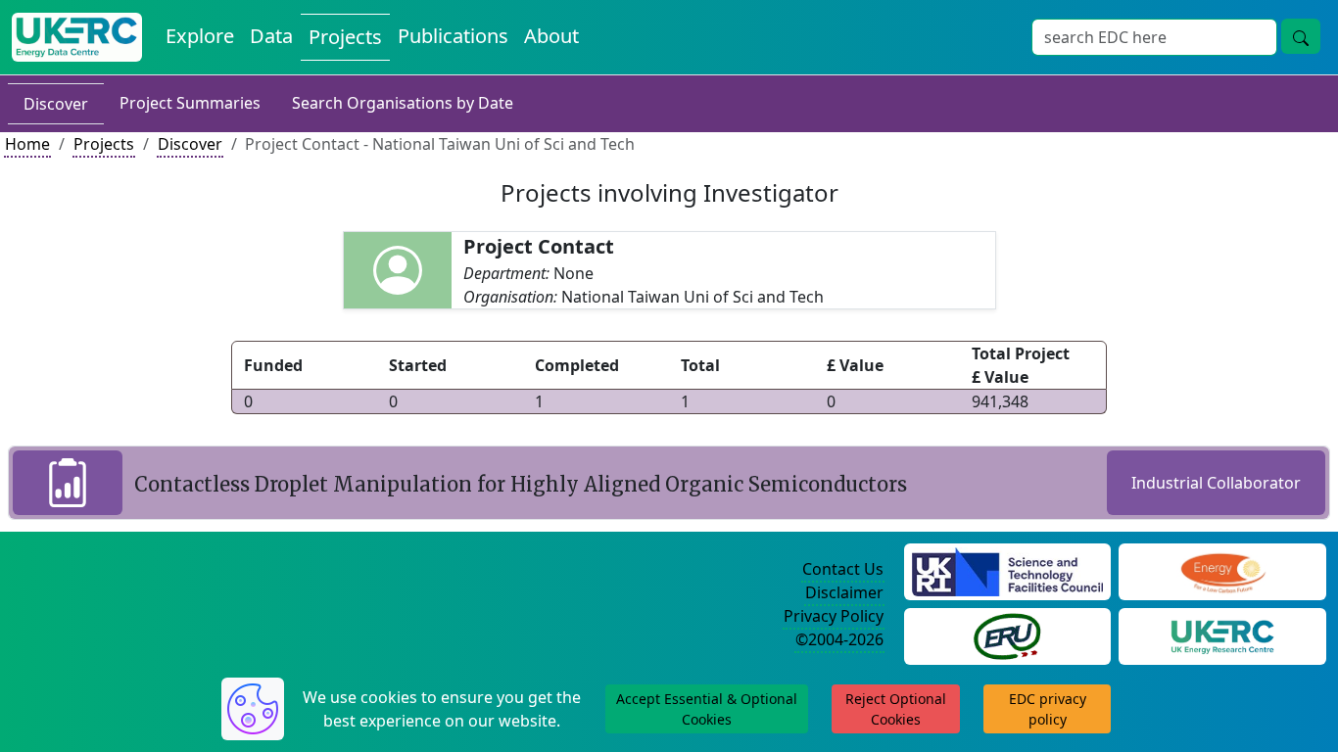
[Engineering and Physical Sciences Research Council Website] (1222, 570)
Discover (56, 104)
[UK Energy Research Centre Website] (1223, 634)
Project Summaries (190, 103)
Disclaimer (844, 592)
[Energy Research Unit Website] (1007, 634)
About (551, 36)
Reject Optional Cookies (895, 708)
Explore (200, 36)
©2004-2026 (839, 639)
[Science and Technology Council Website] (1007, 570)
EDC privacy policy (1047, 708)
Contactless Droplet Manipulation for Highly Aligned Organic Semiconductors (520, 484)
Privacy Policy (834, 616)
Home (27, 144)
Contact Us (843, 569)
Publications (453, 36)
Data (271, 36)
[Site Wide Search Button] (1300, 36)
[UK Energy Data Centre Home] (77, 37)
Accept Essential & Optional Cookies (706, 708)
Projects (345, 37)
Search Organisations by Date (402, 103)
